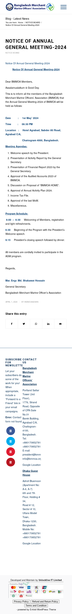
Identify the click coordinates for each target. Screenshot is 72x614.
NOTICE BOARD (12, 53)
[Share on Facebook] (12, 324)
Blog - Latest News (17, 18)
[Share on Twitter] (24, 324)
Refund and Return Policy (45, 601)
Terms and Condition (36, 605)
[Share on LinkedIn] (48, 324)
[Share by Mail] (60, 324)
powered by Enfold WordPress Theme (37, 609)
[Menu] (62, 7)
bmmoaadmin (31, 302)
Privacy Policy (21, 601)
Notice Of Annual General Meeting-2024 (27, 63)
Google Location (32, 464)
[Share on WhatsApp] (36, 324)
